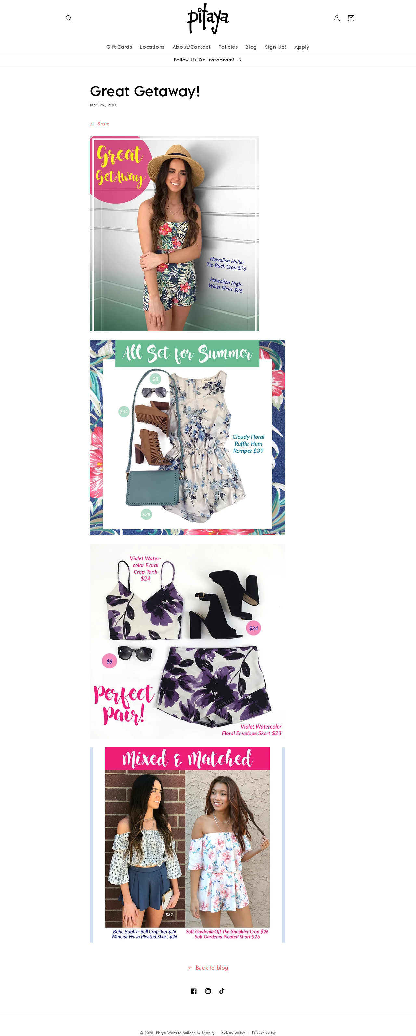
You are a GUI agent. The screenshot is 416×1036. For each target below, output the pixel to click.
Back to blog (212, 967)
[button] (69, 18)
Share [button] (104, 123)
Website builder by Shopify (190, 1032)
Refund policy (233, 1032)
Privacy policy (264, 1032)
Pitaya (161, 1032)
